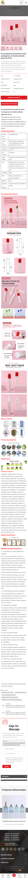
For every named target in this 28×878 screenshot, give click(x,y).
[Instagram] (11, 849)
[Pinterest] (19, 849)
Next (27, 810)
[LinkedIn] (15, 849)
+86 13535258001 (14, 835)
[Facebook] (7, 849)
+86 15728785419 (14, 833)
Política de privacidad (19, 868)
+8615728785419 (15, 839)
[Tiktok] (3, 849)
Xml (12, 868)
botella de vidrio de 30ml (7, 692)
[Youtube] (23, 849)
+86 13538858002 (14, 837)
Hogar (11, 10)
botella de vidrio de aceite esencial (10, 697)
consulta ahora (13, 97)
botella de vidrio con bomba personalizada (11, 699)
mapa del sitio (7, 868)
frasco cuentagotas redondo (8, 695)
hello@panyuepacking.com (11, 845)
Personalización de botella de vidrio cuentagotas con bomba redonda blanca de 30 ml (14, 743)
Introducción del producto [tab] (9, 103)
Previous (1, 810)
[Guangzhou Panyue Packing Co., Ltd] (3, 2)
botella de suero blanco (20, 692)
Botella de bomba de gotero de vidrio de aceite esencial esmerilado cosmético (14, 821)
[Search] (21, 2)
